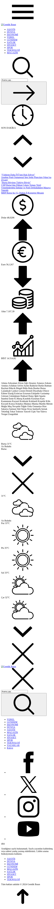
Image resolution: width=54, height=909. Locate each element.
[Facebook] (28, 772)
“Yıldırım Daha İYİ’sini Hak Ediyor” (18, 175)
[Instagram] (28, 816)
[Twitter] (28, 794)
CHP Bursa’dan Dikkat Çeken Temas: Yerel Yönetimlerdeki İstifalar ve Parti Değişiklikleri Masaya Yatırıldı (26, 187)
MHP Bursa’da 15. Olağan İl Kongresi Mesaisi (22, 193)
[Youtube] (28, 839)
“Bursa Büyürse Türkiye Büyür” (16, 182)
